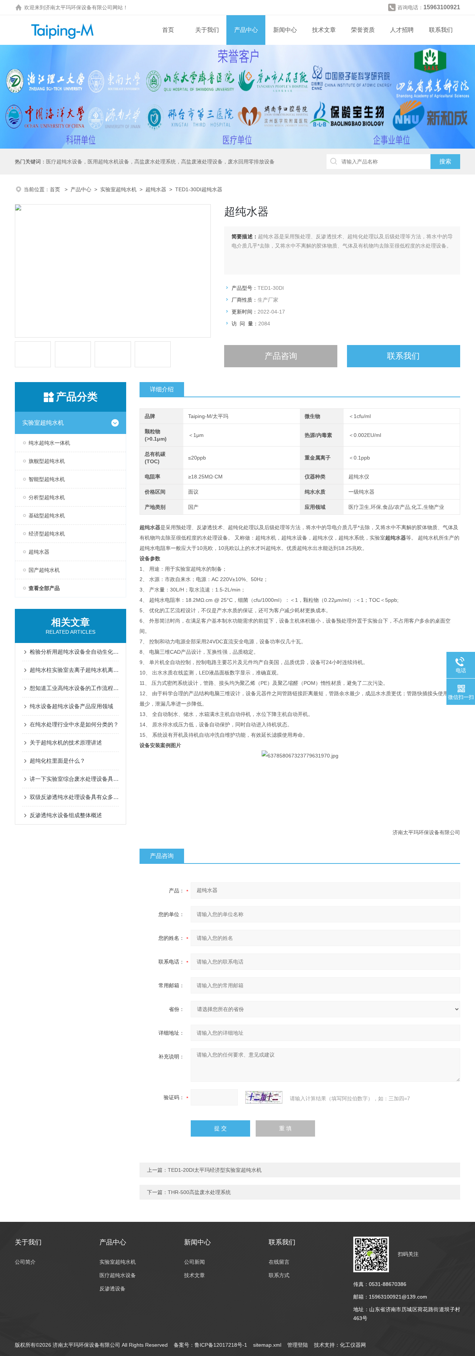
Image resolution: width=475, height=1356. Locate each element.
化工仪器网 (353, 1345)
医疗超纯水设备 (117, 1275)
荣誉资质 (363, 30)
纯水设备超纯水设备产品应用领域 (71, 706)
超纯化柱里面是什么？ (57, 760)
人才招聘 (402, 30)
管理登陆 (297, 1345)
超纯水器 (155, 189)
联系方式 (279, 1275)
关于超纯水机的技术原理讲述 (66, 742)
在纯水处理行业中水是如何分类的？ (74, 724)
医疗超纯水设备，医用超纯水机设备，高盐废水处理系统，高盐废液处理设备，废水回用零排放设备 (160, 162)
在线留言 (279, 1262)
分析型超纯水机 (47, 497)
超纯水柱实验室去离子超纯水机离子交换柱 (74, 670)
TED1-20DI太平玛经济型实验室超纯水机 (215, 1170)
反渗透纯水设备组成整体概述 (66, 815)
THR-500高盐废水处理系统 (199, 1192)
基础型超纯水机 (47, 515)
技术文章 (324, 30)
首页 (168, 30)
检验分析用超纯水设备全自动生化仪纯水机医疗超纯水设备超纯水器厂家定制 (74, 652)
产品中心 (246, 30)
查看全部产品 (44, 588)
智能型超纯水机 (47, 479)
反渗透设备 (112, 1289)
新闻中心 (285, 30)
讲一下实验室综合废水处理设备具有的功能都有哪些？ (74, 779)
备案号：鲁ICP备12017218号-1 (210, 1345)
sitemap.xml (267, 1345)
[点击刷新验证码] (263, 1097)
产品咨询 (281, 356)
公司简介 (25, 1262)
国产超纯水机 (44, 570)
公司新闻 (194, 1262)
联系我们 (441, 30)
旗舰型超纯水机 (47, 461)
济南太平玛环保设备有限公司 (78, 7)
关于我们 (207, 30)
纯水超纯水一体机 (49, 443)
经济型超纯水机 (47, 534)
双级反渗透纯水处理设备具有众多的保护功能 (74, 797)
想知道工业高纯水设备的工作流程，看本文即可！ (74, 688)
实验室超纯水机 (118, 189)
